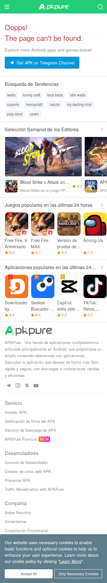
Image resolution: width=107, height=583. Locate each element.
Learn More (70, 561)
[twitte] (27, 386)
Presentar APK (18, 480)
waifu (11, 94)
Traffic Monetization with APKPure (34, 489)
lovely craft (31, 94)
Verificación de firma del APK (30, 421)
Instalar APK (16, 412)
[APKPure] (53, 6)
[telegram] (8, 386)
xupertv (13, 104)
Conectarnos (15, 521)
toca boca (55, 94)
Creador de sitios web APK (28, 471)
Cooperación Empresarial (26, 530)
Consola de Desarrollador (26, 462)
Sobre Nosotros (18, 512)
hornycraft (34, 104)
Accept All (29, 573)
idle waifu (78, 94)
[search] (100, 6)
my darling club (79, 104)
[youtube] (36, 386)
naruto (54, 104)
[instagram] (17, 386)
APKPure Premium (21, 439)
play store (15, 113)
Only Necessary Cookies (78, 573)
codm (34, 113)
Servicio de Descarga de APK (30, 430)
